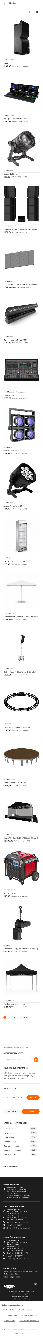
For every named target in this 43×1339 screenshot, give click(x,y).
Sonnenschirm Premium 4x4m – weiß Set (20, 617)
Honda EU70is (9, 893)
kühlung (32, 1073)
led (31, 1076)
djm (19, 1076)
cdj (16, 1076)
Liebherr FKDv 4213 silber (14, 561)
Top (35, 1284)
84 (24, 1017)
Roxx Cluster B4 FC (11, 450)
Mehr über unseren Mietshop (15, 1048)
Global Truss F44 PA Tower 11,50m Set (19, 672)
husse (12, 1078)
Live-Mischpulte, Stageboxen (15, 392)
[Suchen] (36, 1059)
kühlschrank (7, 1073)
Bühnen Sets (8, 668)
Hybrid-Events (9, 1321)
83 (21, 1017)
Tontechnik (8, 1129)
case (17, 1078)
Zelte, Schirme (9, 613)
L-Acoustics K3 (9, 63)
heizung (6, 1078)
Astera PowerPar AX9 (12, 506)
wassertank (17, 1073)
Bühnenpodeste (9, 779)
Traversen (7, 724)
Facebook (5, 1277)
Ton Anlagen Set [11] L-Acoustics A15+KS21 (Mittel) (21, 229)
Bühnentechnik (9, 1141)
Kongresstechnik (28, 1315)
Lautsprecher (9, 60)
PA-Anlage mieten (25, 1310)
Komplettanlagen (10, 226)
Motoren (7, 945)
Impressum (15, 1294)
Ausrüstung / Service (12, 1150)
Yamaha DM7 (9, 395)
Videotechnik (9, 1137)
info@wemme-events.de (22, 1228)
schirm (25, 1073)
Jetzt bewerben (21, 1334)
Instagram (18, 1277)
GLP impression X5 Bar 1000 (15, 340)
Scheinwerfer (8, 170)
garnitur (11, 1076)
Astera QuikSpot (10, 174)
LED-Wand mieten (10, 1315)
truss (22, 1078)
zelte (5, 1076)
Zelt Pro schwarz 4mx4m (14, 1004)
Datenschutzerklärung (22, 1299)
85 (27, 1017)
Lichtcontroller (9, 115)
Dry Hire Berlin (8, 1310)
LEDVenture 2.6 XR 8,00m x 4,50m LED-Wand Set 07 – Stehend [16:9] (21, 284)
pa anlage (25, 1076)
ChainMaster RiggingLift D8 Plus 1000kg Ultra (21, 949)
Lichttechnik (8, 1133)
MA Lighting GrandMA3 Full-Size (17, 118)
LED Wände (8, 281)
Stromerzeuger (9, 890)
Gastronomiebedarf (11, 1146)
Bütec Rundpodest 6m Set (14, 783)
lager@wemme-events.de (22, 1259)
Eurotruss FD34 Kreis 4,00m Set (17, 727)
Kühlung (7, 558)
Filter (33, 1097)
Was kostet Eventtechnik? (29, 1321)
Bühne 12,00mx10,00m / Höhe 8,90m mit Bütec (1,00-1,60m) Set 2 (21, 838)
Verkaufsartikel (10, 1154)
